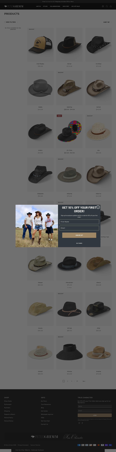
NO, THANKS (79, 243)
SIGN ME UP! (79, 235)
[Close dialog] (98, 207)
